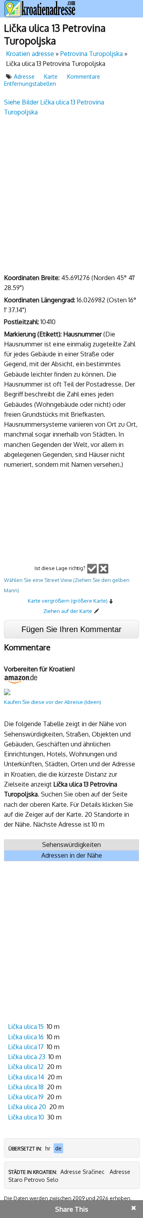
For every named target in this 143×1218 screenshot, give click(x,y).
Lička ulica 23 (26, 1057)
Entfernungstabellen (30, 83)
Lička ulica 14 (26, 1077)
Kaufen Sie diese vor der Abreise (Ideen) (52, 702)
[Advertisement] (71, 192)
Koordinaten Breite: (32, 278)
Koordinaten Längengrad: (40, 300)
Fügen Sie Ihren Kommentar (71, 629)
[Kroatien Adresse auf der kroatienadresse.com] (40, 8)
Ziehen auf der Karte (67, 611)
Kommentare (83, 76)
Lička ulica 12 (26, 1067)
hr (47, 1148)
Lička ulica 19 (26, 1097)
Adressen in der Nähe (71, 855)
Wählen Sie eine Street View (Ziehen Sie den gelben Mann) (66, 585)
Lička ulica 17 (26, 1047)
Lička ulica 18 (26, 1087)
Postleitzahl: (22, 322)
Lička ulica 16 (26, 1037)
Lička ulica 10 (26, 1117)
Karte (51, 76)
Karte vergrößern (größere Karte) (68, 600)
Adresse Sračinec (82, 1171)
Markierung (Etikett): (33, 334)
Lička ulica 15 (26, 1026)
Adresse (24, 76)
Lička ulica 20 (27, 1107)
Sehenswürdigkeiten (71, 845)
